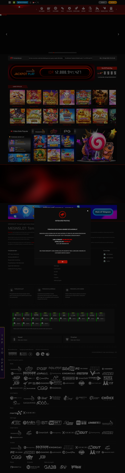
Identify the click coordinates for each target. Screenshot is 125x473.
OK (62, 262)
